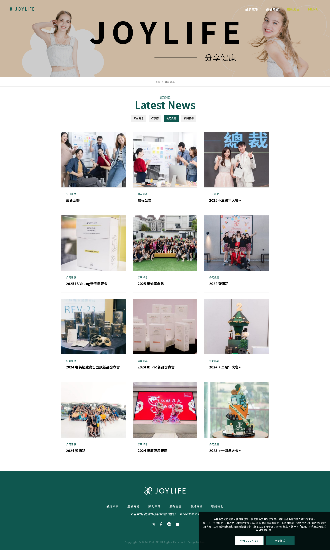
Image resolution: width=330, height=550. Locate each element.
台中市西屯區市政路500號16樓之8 (155, 514)
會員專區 (196, 506)
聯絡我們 (217, 506)
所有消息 (139, 118)
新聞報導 (189, 118)
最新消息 (293, 9)
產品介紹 (272, 9)
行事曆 (155, 118)
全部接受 (280, 540)
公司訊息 (171, 118)
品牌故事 (251, 9)
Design (192, 542)
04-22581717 (191, 514)
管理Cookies (249, 540)
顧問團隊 (154, 506)
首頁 (157, 82)
